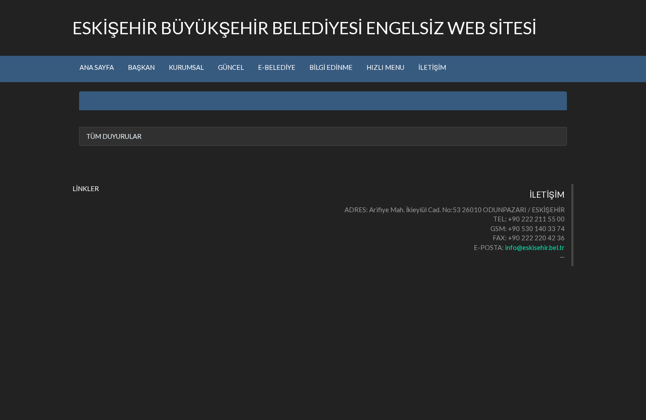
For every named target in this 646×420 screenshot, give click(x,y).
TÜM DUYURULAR (114, 136)
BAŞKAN (141, 67)
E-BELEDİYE (276, 67)
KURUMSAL (186, 67)
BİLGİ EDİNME (330, 67)
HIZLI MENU (385, 67)
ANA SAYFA (97, 67)
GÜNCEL (231, 67)
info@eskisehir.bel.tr (535, 247)
